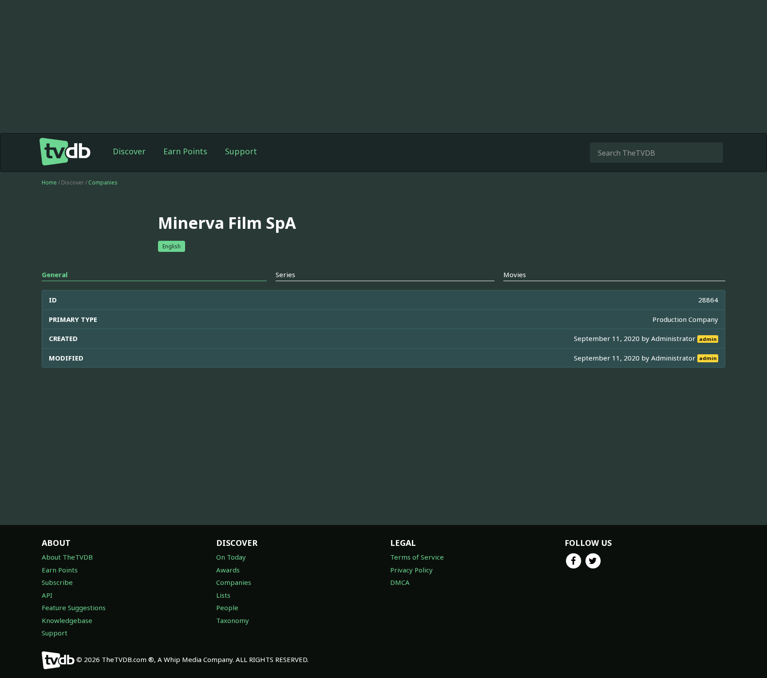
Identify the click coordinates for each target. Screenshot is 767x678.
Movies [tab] (514, 274)
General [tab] (54, 274)
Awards (228, 569)
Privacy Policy (411, 569)
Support (241, 151)
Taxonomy (232, 620)
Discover (129, 151)
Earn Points (185, 151)
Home (49, 182)
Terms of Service (417, 557)
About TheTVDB (67, 557)
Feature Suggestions (74, 607)
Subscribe (57, 582)
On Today (231, 557)
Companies (103, 182)
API (47, 595)
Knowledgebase (67, 620)
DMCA (400, 582)
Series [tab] (285, 274)
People (227, 607)
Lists (223, 595)
